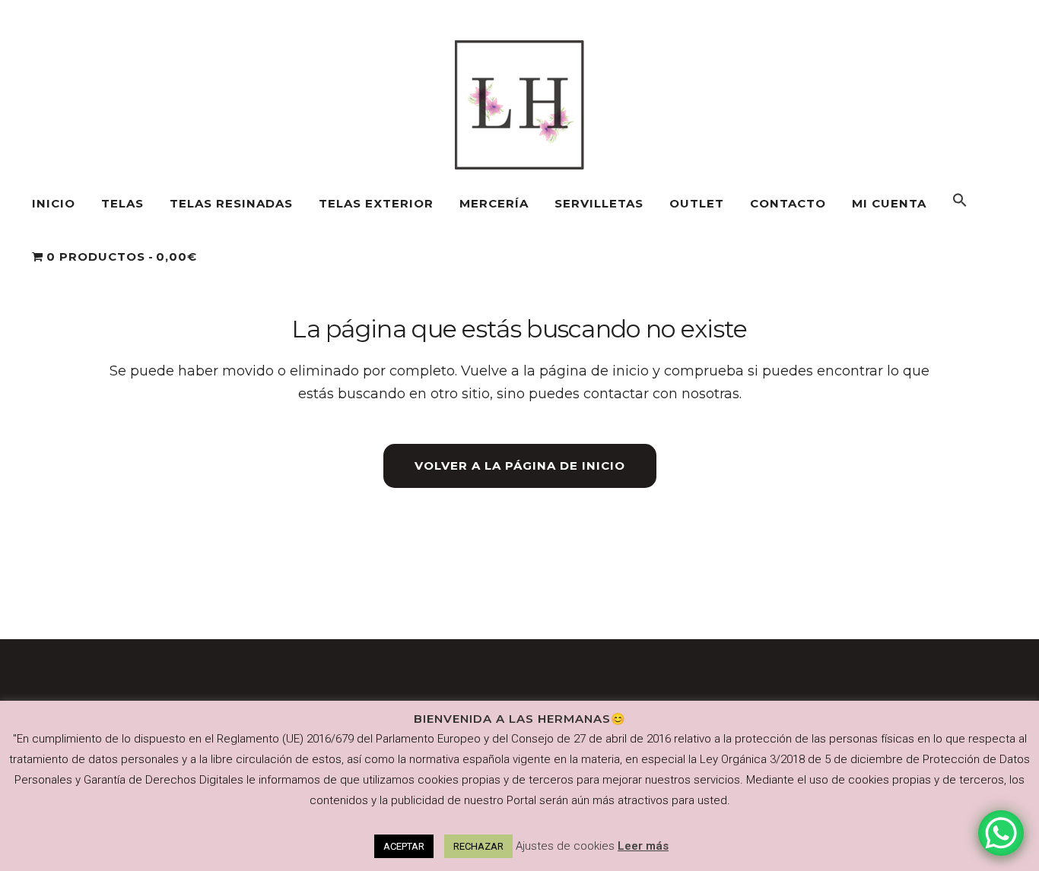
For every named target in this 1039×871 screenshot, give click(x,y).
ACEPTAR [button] (403, 846)
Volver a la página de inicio (520, 465)
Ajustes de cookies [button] (565, 846)
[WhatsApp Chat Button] (1001, 833)
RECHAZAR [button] (478, 846)
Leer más (643, 846)
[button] (959, 203)
